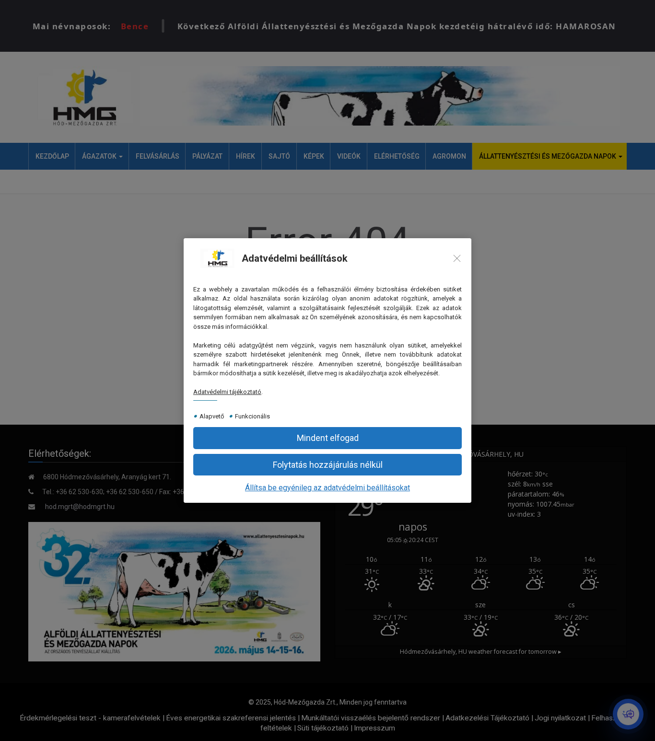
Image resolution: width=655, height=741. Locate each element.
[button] (327, 438)
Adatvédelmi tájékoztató (227, 391)
